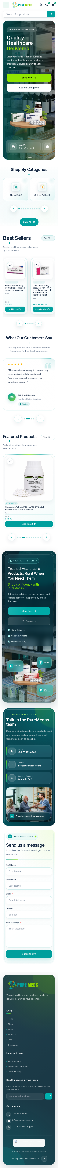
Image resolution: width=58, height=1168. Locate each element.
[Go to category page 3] (24, 208)
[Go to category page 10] (40, 208)
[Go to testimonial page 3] (30, 418)
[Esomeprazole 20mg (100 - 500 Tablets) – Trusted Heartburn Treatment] (29, 480)
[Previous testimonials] (18, 419)
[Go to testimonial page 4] (33, 418)
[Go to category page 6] (31, 208)
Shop (10, 1024)
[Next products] (39, 323)
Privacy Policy (14, 1061)
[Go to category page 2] (22, 208)
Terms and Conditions (18, 1066)
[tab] (28, 157)
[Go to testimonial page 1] (24, 418)
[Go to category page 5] (29, 208)
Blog (10, 1039)
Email (8, 894)
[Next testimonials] (40, 419)
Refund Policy (14, 1071)
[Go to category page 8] (35, 208)
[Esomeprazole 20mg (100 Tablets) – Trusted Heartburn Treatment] (15, 270)
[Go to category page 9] (38, 208)
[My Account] (41, 5)
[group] (15, 286)
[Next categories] (45, 208)
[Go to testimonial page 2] (26, 418)
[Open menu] (6, 5)
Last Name (11, 879)
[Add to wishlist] (10, 265)
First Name (11, 865)
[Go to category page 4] (27, 208)
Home (10, 1019)
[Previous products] (18, 323)
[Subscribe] (48, 1096)
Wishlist (11, 1029)
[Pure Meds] (24, 4)
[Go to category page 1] (19, 208)
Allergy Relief (11, 282)
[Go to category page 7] (33, 208)
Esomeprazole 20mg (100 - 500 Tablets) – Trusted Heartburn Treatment (27, 508)
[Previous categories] (12, 208)
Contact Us (13, 1045)
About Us (12, 1034)
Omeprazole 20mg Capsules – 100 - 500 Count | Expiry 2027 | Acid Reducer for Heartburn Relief (42, 290)
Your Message (12, 922)
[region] (29, 89)
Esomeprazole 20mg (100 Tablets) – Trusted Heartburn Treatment (15, 287)
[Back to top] (44, 1159)
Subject (9, 908)
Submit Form (29, 953)
